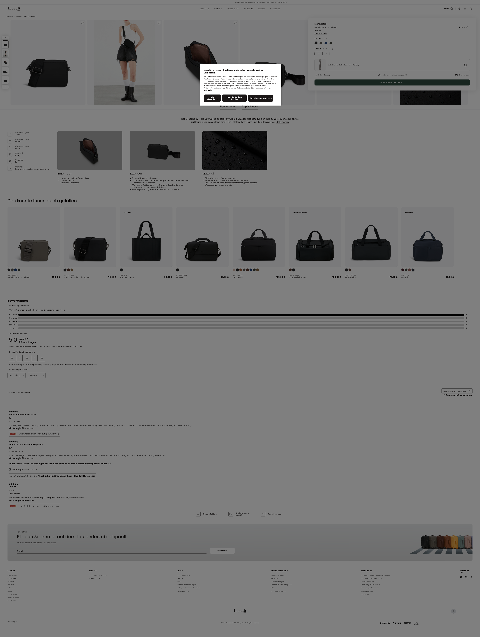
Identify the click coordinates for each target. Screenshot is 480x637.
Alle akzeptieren (212, 98)
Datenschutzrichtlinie (246, 88)
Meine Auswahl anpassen (261, 98)
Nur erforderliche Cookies (234, 98)
